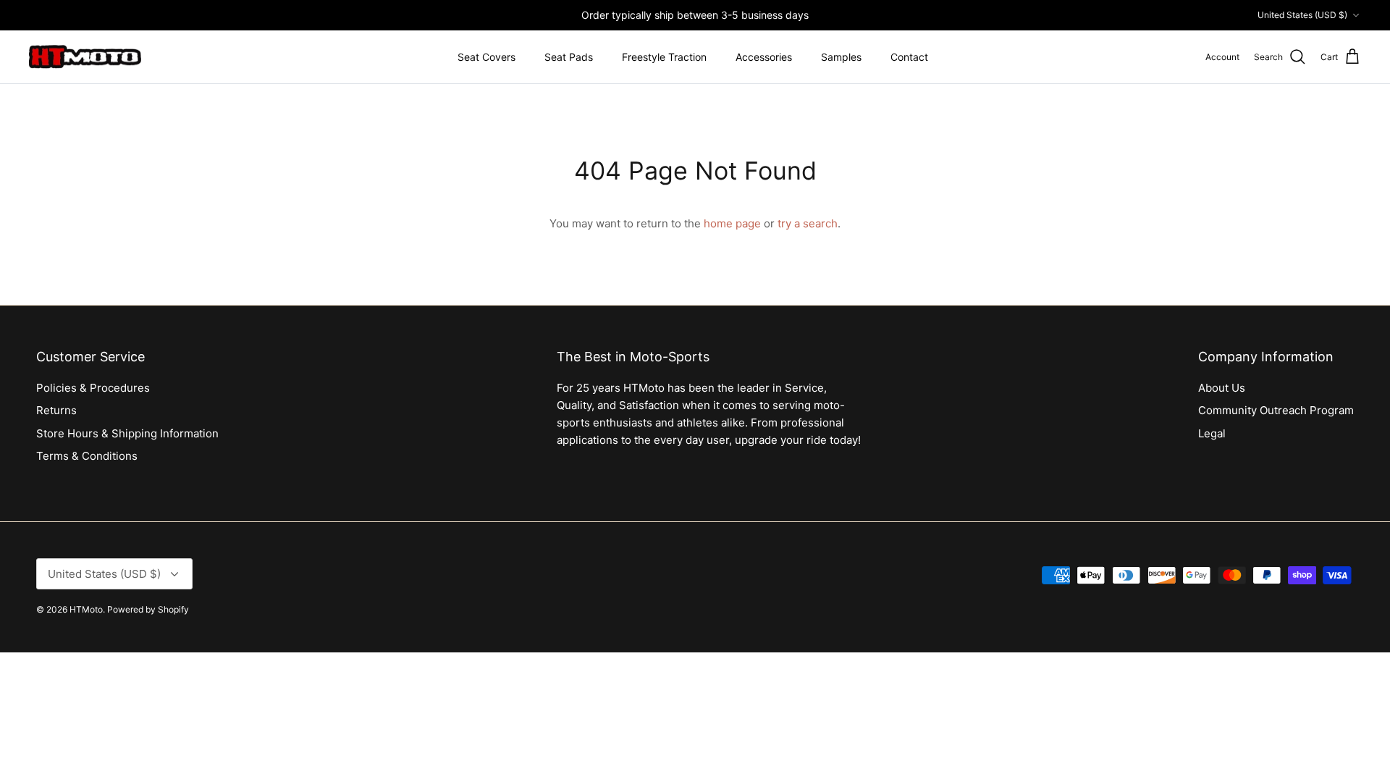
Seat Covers (486, 57)
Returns (56, 410)
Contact (909, 57)
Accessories (764, 57)
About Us (1221, 388)
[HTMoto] (85, 57)
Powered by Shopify (148, 609)
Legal (1212, 433)
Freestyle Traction (664, 57)
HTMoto (86, 609)
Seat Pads (568, 57)
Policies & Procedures (93, 388)
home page (732, 223)
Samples (841, 57)
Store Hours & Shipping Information (127, 433)
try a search (808, 223)
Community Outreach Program (1276, 410)
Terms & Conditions (87, 456)
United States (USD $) (1302, 14)
